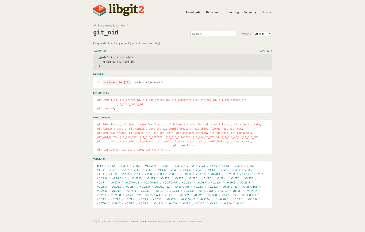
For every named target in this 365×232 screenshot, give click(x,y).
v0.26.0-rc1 (182, 186)
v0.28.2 (244, 174)
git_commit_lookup (218, 124)
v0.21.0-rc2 (188, 199)
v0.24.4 (131, 190)
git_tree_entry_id (130, 104)
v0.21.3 (129, 199)
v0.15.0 (129, 203)
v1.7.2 (190, 165)
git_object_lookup (207, 128)
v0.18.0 (252, 199)
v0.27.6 (193, 178)
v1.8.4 (112, 165)
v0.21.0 (171, 199)
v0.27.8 (165, 178)
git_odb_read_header (111, 132)
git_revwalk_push (184, 141)
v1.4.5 (174, 169)
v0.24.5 (116, 190)
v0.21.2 (143, 199)
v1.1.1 (137, 174)
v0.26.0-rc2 (162, 186)
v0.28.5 (201, 174)
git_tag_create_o (158, 149)
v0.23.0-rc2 (133, 195)
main (100, 165)
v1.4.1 (224, 169)
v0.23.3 (237, 190)
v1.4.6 (162, 169)
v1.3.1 (100, 174)
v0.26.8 (187, 182)
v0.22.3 (170, 195)
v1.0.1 (160, 174)
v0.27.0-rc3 (132, 182)
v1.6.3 (251, 165)
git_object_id (130, 99)
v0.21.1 (157, 199)
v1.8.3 (124, 165)
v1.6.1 (113, 169)
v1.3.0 (113, 174)
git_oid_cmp (250, 137)
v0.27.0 (115, 182)
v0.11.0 (186, 203)
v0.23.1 (101, 195)
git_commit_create (247, 124)
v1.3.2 (248, 169)
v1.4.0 (236, 169)
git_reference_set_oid (153, 141)
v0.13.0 (158, 203)
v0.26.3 (102, 186)
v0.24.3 (146, 190)
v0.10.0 (200, 203)
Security (250, 12)
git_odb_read (232, 128)
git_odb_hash (219, 132)
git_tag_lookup (107, 149)
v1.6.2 (101, 169)
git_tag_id (208, 99)
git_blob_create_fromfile (141, 124)
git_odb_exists (139, 132)
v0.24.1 (174, 190)
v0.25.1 (198, 186)
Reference (213, 12)
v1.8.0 (178, 165)
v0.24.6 (102, 190)
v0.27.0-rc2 (151, 182)
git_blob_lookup (108, 124)
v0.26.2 (116, 186)
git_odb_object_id (156, 99)
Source (267, 12)
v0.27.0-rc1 (170, 182)
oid (123, 25)
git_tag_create (132, 149)
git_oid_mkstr (241, 132)
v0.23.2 (252, 190)
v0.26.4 (245, 182)
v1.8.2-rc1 (151, 165)
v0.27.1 (101, 182)
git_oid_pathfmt (151, 137)
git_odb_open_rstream (191, 132)
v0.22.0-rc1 (248, 195)
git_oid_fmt (128, 137)
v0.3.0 (227, 203)
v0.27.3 (235, 178)
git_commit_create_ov (144, 128)
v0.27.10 (136, 178)
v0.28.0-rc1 (119, 178)
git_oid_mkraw (107, 137)
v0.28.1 (258, 174)
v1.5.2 (125, 169)
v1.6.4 (238, 165)
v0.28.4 (215, 174)
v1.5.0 (149, 169)
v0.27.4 (220, 178)
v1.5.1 (137, 169)
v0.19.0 (238, 199)
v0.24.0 (189, 190)
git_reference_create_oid (115, 141)
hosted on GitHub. (138, 221)
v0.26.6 (216, 182)
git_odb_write (163, 132)
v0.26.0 (145, 186)
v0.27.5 (206, 178)
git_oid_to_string (206, 137)
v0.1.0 (239, 203)
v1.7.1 (202, 165)
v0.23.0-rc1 (152, 195)
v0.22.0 (212, 195)
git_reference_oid (185, 99)
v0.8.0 (213, 203)
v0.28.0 (102, 178)
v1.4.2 (212, 169)
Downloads (192, 12)
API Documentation (105, 25)
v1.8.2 (136, 165)
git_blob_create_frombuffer (182, 124)
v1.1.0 (148, 174)
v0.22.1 (198, 195)
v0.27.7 (179, 178)
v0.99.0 (186, 174)
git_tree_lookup (184, 145)
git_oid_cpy (230, 137)
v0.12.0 (172, 203)
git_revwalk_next (238, 141)
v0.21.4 (115, 199)
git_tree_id (105, 108)
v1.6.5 (226, 165)
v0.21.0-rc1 (207, 199)
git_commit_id (107, 99)
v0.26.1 (130, 186)
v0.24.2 (160, 190)
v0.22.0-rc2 (229, 195)
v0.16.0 (115, 203)
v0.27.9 (151, 178)
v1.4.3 (199, 169)
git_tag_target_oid (232, 99)
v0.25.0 (213, 186)
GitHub (264, 51)
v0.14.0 (143, 203)
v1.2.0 (125, 174)
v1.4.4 (187, 169)
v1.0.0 (172, 174)
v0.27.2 (248, 178)
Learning (232, 12)
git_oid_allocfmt (178, 137)
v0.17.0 (101, 203)
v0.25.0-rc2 (230, 186)
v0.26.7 (201, 182)
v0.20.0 (223, 199)
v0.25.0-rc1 (249, 186)
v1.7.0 (213, 165)
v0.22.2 (184, 195)
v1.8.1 (166, 165)
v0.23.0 (116, 195)
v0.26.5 (230, 182)
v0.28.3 (230, 174)
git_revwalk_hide (211, 141)
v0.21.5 (101, 199)
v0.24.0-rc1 (205, 190)
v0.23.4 (223, 190)
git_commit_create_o (111, 128)
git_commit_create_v (177, 128)
